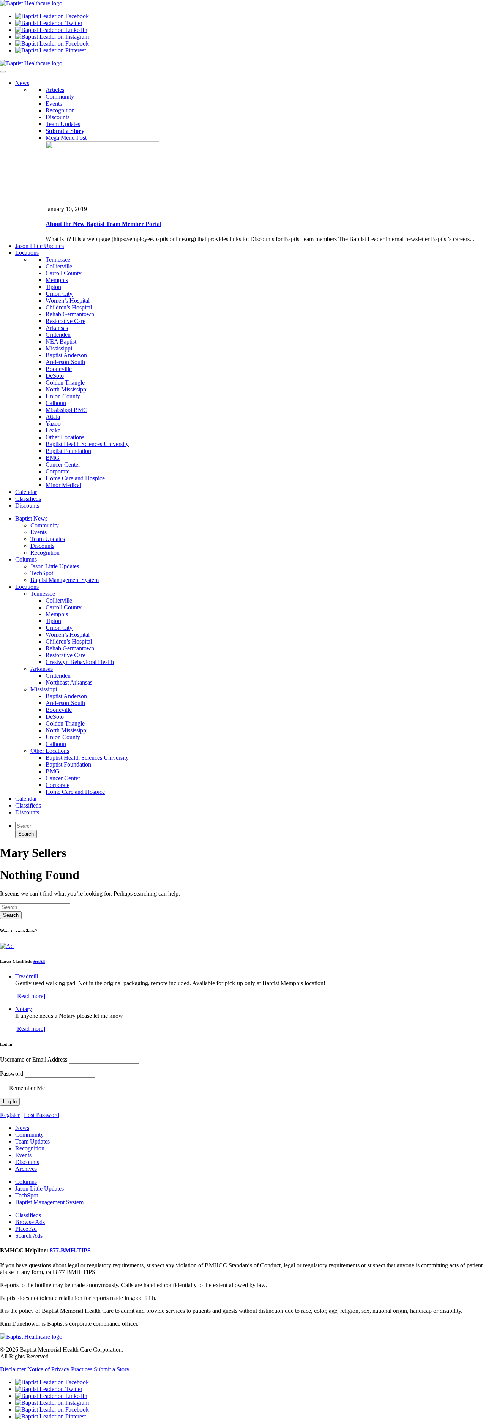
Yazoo (53, 423)
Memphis (57, 280)
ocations (27, 252)
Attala (53, 416)
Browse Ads (30, 1222)
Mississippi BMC (66, 410)
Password (11, 1073)
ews (22, 83)
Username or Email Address (33, 1059)
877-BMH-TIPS (70, 1250)
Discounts (57, 117)
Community (60, 96)
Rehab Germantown (70, 314)
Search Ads (29, 1235)
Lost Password (41, 1115)
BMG (53, 457)
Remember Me (26, 1088)
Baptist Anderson (66, 355)
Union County (63, 396)
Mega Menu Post (66, 137)
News (22, 1128)
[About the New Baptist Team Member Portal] (102, 202)
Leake (53, 430)
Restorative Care (65, 321)
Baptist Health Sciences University (87, 444)
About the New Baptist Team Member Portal (103, 224)
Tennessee (58, 259)
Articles (55, 90)
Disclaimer (13, 1369)
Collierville (59, 266)
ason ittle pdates (39, 246)
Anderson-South (65, 362)
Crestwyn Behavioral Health (80, 662)
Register (10, 1115)
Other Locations (65, 437)
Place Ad (26, 1229)
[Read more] (30, 996)
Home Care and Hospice (75, 478)
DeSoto (55, 375)
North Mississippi (67, 389)
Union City (59, 293)
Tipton (53, 287)
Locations (27, 587)
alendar (26, 492)
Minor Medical (63, 485)
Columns (26, 559)
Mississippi (59, 348)
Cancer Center (63, 464)
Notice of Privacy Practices (59, 1369)
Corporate (57, 471)
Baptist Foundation (68, 451)
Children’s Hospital (69, 307)
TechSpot (41, 573)
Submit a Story (111, 1369)
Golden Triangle (65, 382)
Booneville (59, 369)
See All (39, 961)
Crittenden (58, 334)
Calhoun (56, 403)
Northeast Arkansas (69, 682)
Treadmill (26, 976)
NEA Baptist (61, 341)
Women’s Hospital (68, 300)
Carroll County (64, 273)
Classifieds (28, 805)
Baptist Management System (64, 580)
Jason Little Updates (54, 566)
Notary (23, 1009)
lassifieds (28, 498)
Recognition (60, 110)
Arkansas (57, 328)
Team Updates (63, 124)
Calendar (26, 798)
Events (54, 103)
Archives (26, 1169)
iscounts (27, 505)
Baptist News (31, 518)
